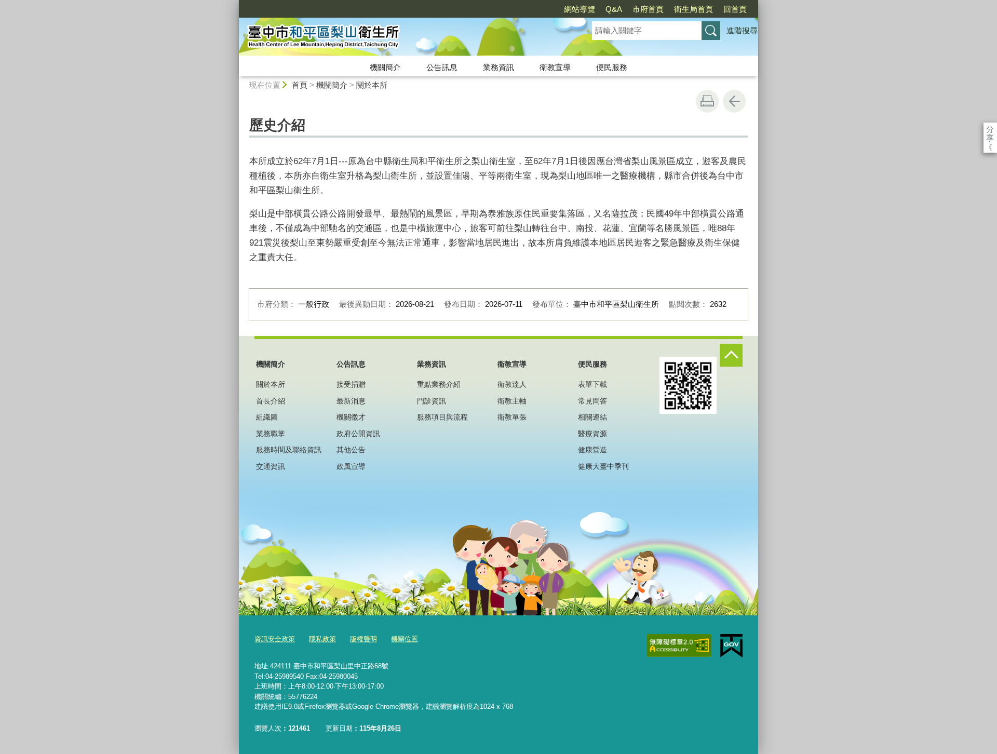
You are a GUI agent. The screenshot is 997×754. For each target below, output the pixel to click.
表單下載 (592, 384)
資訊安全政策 (274, 639)
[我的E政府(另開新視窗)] (731, 646)
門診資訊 (431, 401)
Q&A (613, 9)
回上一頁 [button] (734, 101)
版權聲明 (363, 639)
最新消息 (351, 401)
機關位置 (404, 639)
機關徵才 (351, 417)
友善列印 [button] (707, 101)
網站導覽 (579, 9)
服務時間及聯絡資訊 (288, 450)
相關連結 (592, 417)
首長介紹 (270, 401)
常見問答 (592, 401)
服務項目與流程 (442, 417)
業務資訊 (498, 67)
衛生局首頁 (693, 9)
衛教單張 (512, 417)
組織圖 (267, 417)
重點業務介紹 (439, 384)
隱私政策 (322, 639)
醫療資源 (592, 433)
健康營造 (592, 450)
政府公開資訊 (358, 433)
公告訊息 (441, 67)
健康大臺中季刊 (603, 466)
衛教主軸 (512, 401)
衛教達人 (512, 384)
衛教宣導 (555, 67)
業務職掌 (270, 433)
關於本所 (371, 84)
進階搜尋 (742, 30)
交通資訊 (270, 466)
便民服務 (611, 67)
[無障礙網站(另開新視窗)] (679, 645)
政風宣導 (351, 466)
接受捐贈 (351, 384)
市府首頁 (648, 9)
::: (234, 4)
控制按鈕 (731, 355)
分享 (990, 129)
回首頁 (735, 9)
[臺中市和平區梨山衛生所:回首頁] (403, 38)
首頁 (299, 84)
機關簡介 (385, 67)
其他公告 (351, 450)
